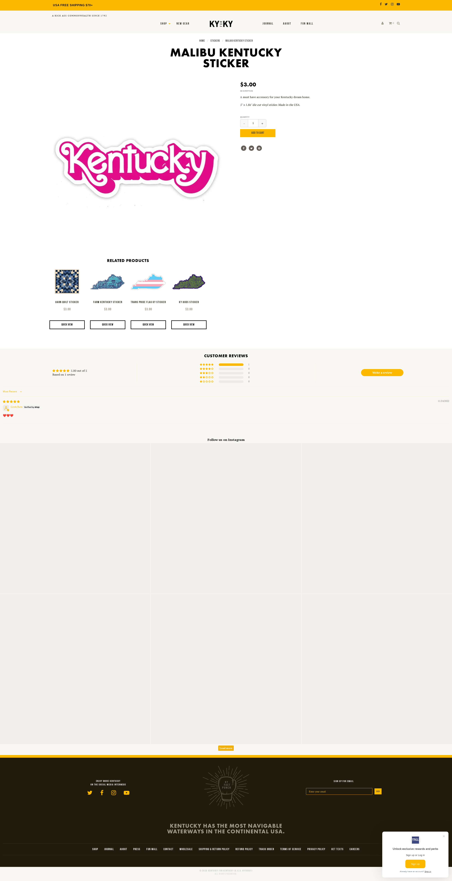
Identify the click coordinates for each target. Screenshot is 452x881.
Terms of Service (290, 849)
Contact (168, 849)
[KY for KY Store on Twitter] (386, 4)
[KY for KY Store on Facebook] (381, 4)
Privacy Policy (316, 849)
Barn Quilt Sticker (67, 302)
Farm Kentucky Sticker (107, 302)
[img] (11, 401)
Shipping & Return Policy (214, 849)
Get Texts (337, 849)
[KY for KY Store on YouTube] (398, 4)
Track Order (266, 849)
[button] (207, 364)
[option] (137, 166)
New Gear (183, 23)
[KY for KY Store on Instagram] (392, 4)
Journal (268, 23)
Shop (163, 23)
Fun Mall (307, 23)
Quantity (244, 117)
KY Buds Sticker (189, 302)
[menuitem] (268, 24)
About (287, 23)
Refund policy (244, 849)
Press (136, 849)
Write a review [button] (382, 373)
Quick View (67, 324)
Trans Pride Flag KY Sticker (148, 302)
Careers (355, 849)
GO (378, 791)
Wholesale (186, 849)
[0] (390, 23)
